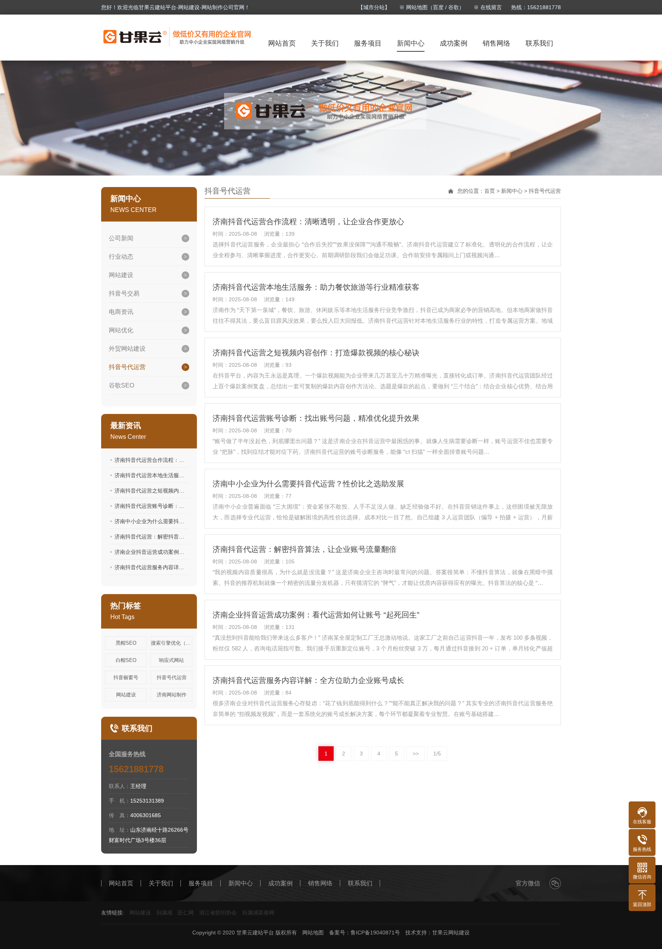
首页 (489, 191)
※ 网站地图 (413, 7)
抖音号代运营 (127, 367)
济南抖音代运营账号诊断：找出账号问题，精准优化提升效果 (187, 506)
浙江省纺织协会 (218, 913)
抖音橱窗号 (125, 677)
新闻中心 (410, 43)
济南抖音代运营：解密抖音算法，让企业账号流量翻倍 (179, 537)
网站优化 (121, 330)
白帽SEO (126, 660)
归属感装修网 (258, 913)
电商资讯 (121, 312)
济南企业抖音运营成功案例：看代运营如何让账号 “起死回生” (187, 552)
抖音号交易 (124, 293)
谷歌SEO (121, 385)
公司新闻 (121, 238)
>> (416, 753)
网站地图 (313, 932)
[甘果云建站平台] (177, 36)
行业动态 (121, 256)
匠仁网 (186, 913)
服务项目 (368, 43)
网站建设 (121, 275)
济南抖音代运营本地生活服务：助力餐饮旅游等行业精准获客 (187, 475)
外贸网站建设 (127, 348)
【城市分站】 (374, 7)
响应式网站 (171, 660)
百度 (438, 7)
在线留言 (491, 7)
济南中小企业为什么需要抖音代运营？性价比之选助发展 (182, 521)
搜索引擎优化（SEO (171, 643)
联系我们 (539, 43)
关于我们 (325, 43)
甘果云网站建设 (451, 932)
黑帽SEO (126, 643)
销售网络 (496, 43)
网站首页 (282, 43)
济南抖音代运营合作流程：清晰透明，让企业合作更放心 (182, 460)
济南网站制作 (172, 695)
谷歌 (453, 7)
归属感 (164, 913)
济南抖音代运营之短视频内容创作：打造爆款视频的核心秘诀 (187, 491)
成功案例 (453, 43)
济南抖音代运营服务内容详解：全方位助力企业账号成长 (182, 567)
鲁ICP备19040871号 (375, 932)
